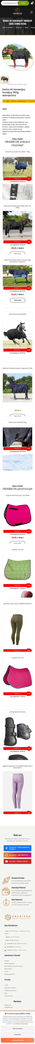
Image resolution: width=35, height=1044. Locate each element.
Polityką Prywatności (22, 1023)
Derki (26, 27)
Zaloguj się (7, 1005)
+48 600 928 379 (14, 937)
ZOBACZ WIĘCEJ (17, 254)
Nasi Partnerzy (8, 996)
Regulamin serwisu (10, 988)
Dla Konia (18, 27)
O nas (6, 985)
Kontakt (6, 961)
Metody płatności (9, 974)
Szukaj (23, 3)
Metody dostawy (9, 963)
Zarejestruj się (8, 1007)
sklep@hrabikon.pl (14, 940)
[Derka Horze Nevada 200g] (17, 334)
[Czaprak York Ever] (17, 678)
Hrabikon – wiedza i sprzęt (19, 950)
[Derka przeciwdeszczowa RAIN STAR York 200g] (17, 226)
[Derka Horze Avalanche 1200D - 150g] (17, 168)
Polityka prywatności (10, 990)
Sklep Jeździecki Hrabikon (20, 943)
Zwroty (6, 971)
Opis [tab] (4, 109)
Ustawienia (17, 1034)
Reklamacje (8, 969)
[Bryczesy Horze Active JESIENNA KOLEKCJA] (17, 629)
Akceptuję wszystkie (17, 1040)
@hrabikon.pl (17, 947)
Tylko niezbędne (17, 1028)
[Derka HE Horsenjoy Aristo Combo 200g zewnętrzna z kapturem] (17, 276)
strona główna (8, 27)
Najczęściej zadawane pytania (13, 966)
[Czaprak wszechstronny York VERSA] (17, 515)
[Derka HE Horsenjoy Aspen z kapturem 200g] (17, 388)
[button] (5, 80)
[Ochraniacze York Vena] (17, 732)
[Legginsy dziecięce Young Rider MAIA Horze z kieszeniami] (17, 791)
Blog (5, 993)
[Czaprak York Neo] (17, 570)
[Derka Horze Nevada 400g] (17, 438)
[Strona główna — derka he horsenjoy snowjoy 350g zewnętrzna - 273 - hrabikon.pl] (17, 11)
